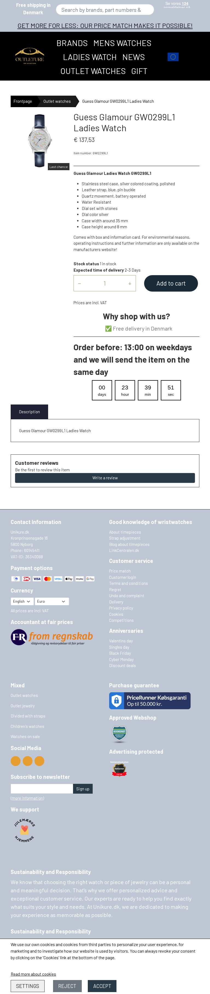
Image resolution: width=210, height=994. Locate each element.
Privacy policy (121, 607)
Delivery (116, 601)
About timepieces (125, 531)
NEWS (133, 57)
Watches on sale (25, 736)
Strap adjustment (125, 538)
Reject (67, 986)
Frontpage (22, 101)
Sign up (82, 788)
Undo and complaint (126, 595)
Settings (27, 986)
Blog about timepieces (129, 544)
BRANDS (72, 43)
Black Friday (120, 653)
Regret (115, 589)
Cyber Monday (121, 659)
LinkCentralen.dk (124, 550)
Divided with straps (28, 715)
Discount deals (122, 665)
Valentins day (121, 640)
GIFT (139, 71)
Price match (120, 570)
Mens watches (122, 43)
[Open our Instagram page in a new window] (39, 761)
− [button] (79, 283)
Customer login (122, 577)
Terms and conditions (128, 583)
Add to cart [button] (171, 283)
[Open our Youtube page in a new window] (16, 761)
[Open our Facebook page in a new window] (28, 761)
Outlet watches (93, 71)
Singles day (119, 647)
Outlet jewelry (23, 705)
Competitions (121, 620)
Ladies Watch (90, 57)
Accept (102, 986)
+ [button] (130, 283)
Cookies (116, 614)
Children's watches (27, 726)
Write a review (105, 477)
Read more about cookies (33, 974)
